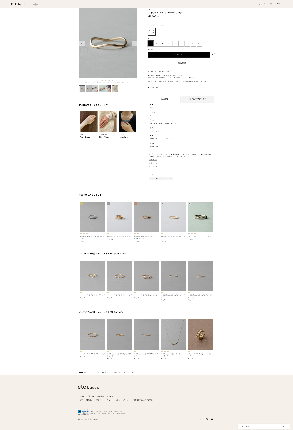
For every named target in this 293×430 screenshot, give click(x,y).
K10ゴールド (155, 178)
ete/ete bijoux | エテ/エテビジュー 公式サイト (91, 372)
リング (152, 115)
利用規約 (89, 400)
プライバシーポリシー (104, 400)
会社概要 (91, 396)
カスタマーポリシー (122, 400)
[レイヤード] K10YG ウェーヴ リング (123, 372)
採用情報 (100, 396)
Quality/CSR (111, 396)
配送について (153, 163)
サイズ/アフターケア (197, 99)
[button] (272, 4)
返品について (153, 166)
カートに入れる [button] (179, 54)
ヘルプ (80, 400)
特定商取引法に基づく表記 (142, 400)
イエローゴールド (166, 178)
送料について (153, 160)
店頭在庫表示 (182, 63)
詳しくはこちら (181, 156)
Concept (81, 396)
